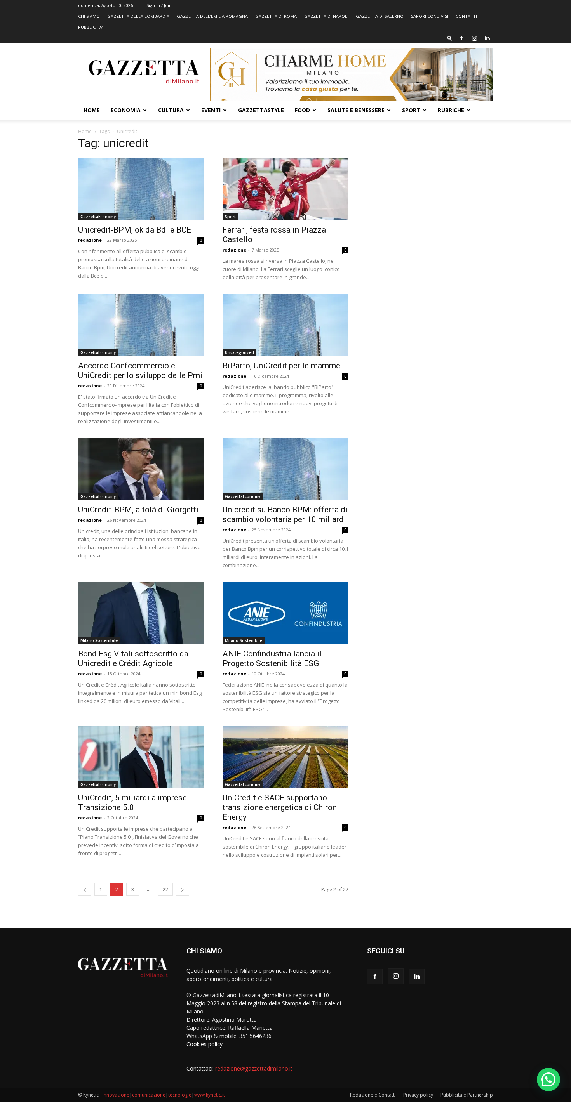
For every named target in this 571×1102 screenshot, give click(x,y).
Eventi (211, 110)
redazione (90, 240)
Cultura (171, 110)
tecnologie (179, 1095)
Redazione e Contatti (373, 1095)
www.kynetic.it (209, 1095)
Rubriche (451, 110)
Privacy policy (418, 1095)
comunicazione (148, 1095)
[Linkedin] (487, 38)
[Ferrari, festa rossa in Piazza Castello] (285, 189)
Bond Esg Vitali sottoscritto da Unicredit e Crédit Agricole (133, 658)
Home (92, 110)
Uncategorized (239, 352)
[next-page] (182, 889)
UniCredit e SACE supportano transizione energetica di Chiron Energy (280, 807)
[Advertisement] (430, 196)
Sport (411, 110)
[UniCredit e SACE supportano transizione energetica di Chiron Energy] (285, 757)
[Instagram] (474, 38)
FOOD (302, 110)
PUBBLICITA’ (90, 27)
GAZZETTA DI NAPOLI (326, 16)
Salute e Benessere (356, 110)
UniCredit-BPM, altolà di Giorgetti (138, 509)
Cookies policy (204, 1044)
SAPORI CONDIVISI (429, 16)
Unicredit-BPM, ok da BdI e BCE (134, 229)
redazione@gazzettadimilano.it (253, 1068)
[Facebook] (461, 38)
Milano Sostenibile (99, 640)
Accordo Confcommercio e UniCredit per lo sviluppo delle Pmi (140, 370)
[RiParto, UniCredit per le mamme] (285, 325)
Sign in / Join (159, 5)
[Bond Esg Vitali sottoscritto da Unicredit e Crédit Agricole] (141, 613)
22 (165, 889)
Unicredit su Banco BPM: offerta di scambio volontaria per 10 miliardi (285, 514)
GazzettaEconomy (98, 216)
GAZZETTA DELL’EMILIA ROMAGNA (212, 16)
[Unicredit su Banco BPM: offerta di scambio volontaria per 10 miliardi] (285, 469)
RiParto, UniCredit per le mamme (281, 365)
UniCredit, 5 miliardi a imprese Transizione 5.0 (132, 802)
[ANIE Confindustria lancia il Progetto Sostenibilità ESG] (285, 613)
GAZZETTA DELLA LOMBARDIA (138, 16)
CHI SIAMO (89, 16)
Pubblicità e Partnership (466, 1095)
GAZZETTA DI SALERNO (380, 16)
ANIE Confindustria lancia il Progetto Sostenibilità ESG (272, 658)
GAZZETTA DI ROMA (276, 16)
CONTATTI (466, 16)
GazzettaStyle (261, 110)
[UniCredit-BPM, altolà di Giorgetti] (141, 469)
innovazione (116, 1095)
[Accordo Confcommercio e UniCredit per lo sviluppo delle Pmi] (141, 325)
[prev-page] (84, 889)
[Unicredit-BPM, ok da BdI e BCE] (141, 189)
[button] (450, 38)
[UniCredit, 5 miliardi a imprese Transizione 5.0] (141, 757)
